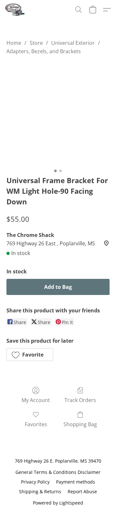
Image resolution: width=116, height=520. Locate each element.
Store (36, 42)
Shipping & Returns (40, 491)
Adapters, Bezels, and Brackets (43, 51)
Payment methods (75, 482)
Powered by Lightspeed (58, 503)
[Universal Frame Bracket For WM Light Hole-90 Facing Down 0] (58, 113)
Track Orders (80, 400)
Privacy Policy (35, 482)
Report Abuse (82, 491)
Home (13, 42)
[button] (15, 9)
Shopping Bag (80, 424)
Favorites (36, 424)
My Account (36, 400)
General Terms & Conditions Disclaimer (58, 472)
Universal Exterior (73, 42)
